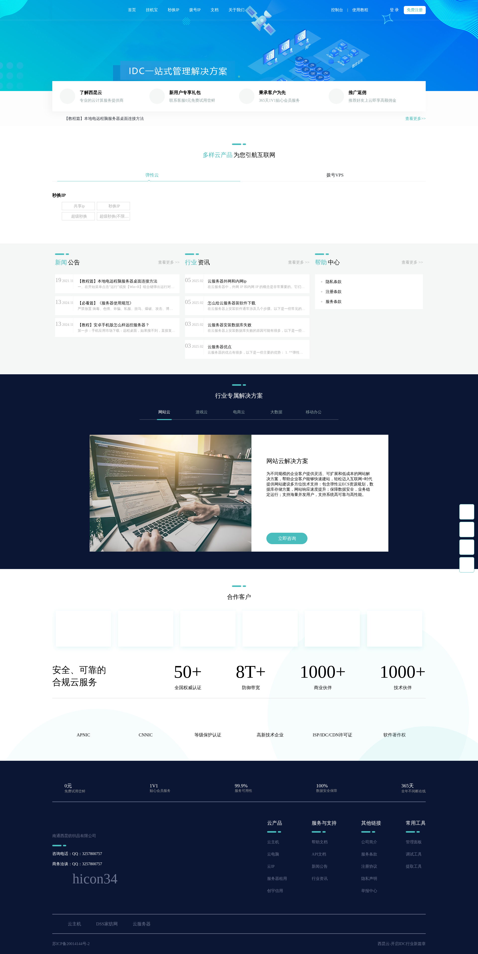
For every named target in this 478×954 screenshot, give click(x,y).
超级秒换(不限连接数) (114, 216)
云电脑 (273, 854)
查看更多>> (415, 118)
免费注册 (415, 10)
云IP (271, 866)
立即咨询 (287, 538)
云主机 (273, 842)
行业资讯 (320, 878)
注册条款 (334, 291)
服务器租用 (277, 878)
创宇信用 (275, 891)
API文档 (319, 854)
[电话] (466, 529)
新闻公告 (320, 866)
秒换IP (114, 206)
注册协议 (369, 866)
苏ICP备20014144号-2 (71, 944)
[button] (239, 77)
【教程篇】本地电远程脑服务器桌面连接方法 (104, 118)
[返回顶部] (466, 564)
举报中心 (369, 891)
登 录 (394, 10)
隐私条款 (334, 282)
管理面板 (414, 842)
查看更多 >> (168, 262)
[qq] (466, 512)
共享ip (79, 206)
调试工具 (414, 854)
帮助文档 (320, 842)
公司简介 (369, 842)
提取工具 (414, 866)
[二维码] (466, 547)
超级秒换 (79, 216)
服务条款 (334, 301)
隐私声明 (369, 878)
